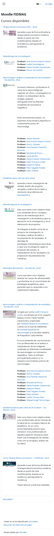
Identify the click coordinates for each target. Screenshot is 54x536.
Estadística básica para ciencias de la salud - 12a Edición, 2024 (24, 408)
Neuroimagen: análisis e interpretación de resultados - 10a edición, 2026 (27, 78)
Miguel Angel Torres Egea (38, 400)
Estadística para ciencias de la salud (19, 178)
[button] (39, 4)
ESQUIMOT (8, 499)
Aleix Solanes (33, 170)
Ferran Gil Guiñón (35, 70)
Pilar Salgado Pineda (36, 167)
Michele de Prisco (34, 153)
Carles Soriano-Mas (35, 397)
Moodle (23, 532)
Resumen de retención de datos (18, 524)
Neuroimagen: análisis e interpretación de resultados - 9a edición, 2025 (27, 305)
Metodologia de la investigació (17, 56)
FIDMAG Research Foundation (34, 323)
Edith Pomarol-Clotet (36, 162)
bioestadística (23, 195)
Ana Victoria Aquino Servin (39, 61)
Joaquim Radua (33, 164)
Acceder (48, 4)
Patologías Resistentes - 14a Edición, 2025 (22, 268)
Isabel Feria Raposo (35, 64)
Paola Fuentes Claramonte (38, 67)
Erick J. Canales (33, 144)
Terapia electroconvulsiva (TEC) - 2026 (20, 27)
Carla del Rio (32, 156)
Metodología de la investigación (17, 204)
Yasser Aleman (33, 138)
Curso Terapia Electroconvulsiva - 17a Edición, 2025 (26, 458)
